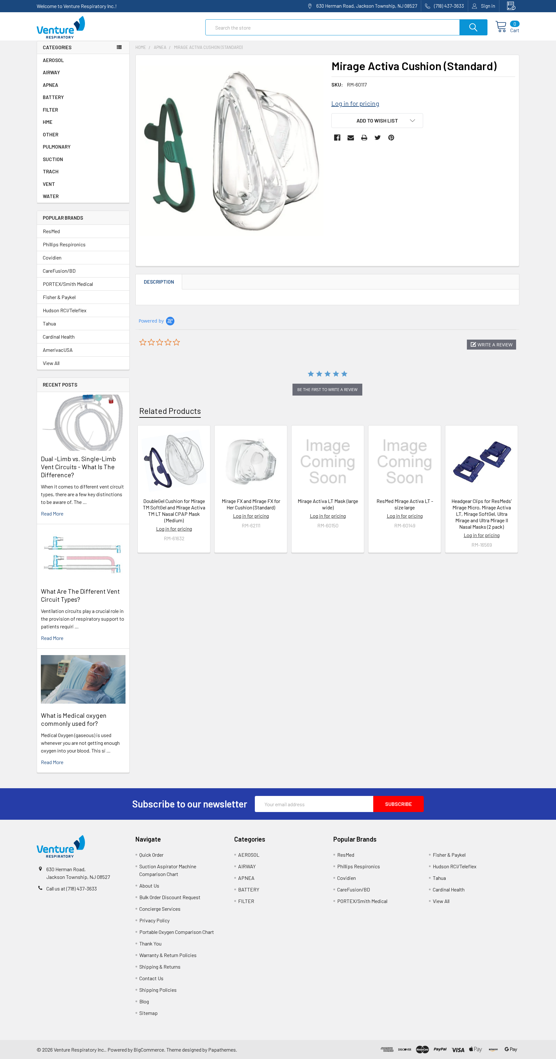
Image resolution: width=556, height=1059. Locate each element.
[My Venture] (509, 6)
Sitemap (148, 1013)
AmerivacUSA (58, 350)
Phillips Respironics (64, 244)
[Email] (351, 137)
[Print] (364, 137)
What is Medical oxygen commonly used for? (74, 719)
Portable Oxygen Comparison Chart (176, 932)
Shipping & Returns (160, 966)
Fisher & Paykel (59, 297)
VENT (49, 184)
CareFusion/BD (59, 271)
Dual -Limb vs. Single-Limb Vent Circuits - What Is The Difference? (78, 467)
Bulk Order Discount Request (169, 897)
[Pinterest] (391, 137)
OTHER (50, 134)
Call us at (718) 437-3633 (71, 888)
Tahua (49, 323)
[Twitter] (378, 137)
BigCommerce (149, 1049)
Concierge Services (160, 909)
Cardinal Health (59, 336)
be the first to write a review (327, 389)
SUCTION (53, 159)
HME (47, 122)
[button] (491, 345)
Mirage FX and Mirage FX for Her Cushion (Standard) (251, 504)
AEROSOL (53, 60)
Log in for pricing (355, 103)
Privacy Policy (154, 920)
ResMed (51, 231)
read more (52, 513)
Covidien (52, 257)
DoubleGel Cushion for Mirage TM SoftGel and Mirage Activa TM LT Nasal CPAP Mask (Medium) (174, 510)
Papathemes (222, 1049)
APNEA (50, 85)
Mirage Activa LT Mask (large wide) (328, 504)
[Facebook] (337, 137)
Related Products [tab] (170, 410)
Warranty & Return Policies (168, 955)
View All (51, 363)
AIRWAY (51, 72)
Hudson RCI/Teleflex (65, 310)
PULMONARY (56, 147)
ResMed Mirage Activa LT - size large (404, 504)
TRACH (51, 171)
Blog (144, 1001)
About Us (149, 885)
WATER (51, 196)
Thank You (150, 943)
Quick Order (151, 855)
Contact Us (151, 978)
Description (159, 282)
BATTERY (53, 97)
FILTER (50, 110)
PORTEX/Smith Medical (68, 284)
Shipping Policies (158, 990)
